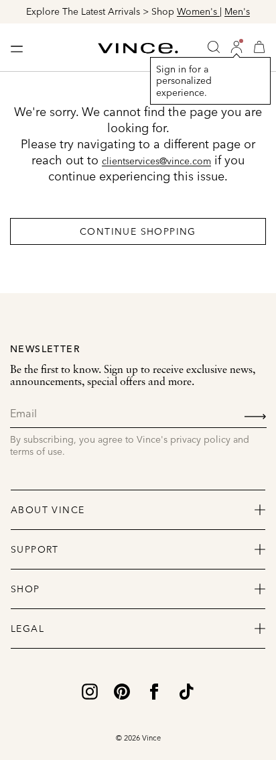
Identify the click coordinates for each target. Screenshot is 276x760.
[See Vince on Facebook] (154, 691)
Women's (198, 11)
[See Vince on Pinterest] (122, 691)
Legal (27, 628)
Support (35, 549)
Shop (25, 589)
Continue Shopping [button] (138, 231)
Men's (237, 11)
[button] (236, 47)
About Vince (47, 510)
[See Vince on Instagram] (90, 691)
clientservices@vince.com (156, 161)
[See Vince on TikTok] (186, 691)
